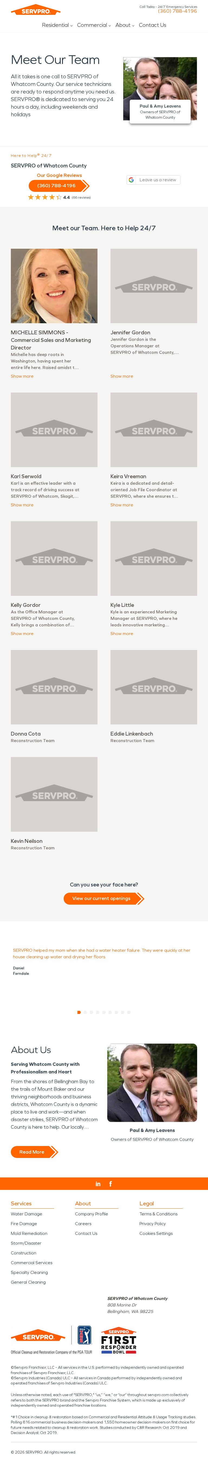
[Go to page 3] (92, 1012)
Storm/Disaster (26, 1243)
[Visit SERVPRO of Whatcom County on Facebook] (110, 1184)
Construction (23, 1252)
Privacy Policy (152, 1223)
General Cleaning (28, 1282)
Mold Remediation (29, 1233)
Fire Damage (24, 1223)
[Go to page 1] (79, 1012)
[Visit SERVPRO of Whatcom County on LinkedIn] (98, 1184)
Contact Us (152, 25)
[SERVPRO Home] (36, 9)
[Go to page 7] (116, 1012)
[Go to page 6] (110, 1012)
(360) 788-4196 (177, 11)
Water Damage (26, 1213)
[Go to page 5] (104, 1012)
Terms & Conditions (158, 1213)
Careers (83, 1223)
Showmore (22, 376)
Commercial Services (31, 1262)
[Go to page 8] (123, 1012)
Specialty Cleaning (29, 1272)
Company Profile (91, 1213)
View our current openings (101, 898)
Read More (32, 1152)
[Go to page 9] (129, 1012)
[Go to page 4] (98, 1012)
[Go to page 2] (85, 1012)
